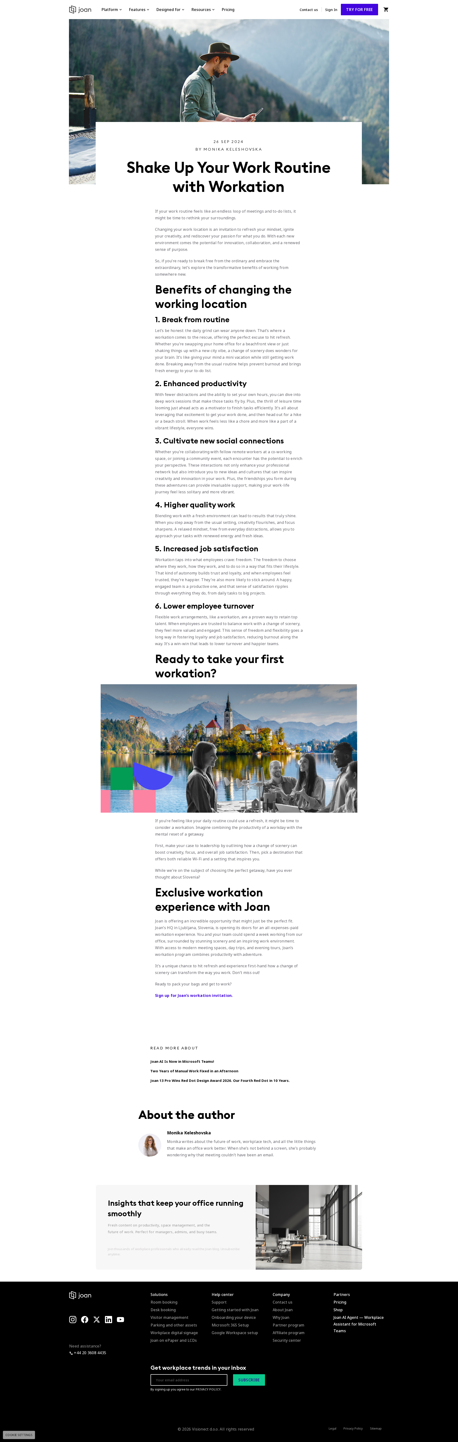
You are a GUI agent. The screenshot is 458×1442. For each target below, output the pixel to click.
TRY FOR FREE (359, 9)
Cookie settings (18, 1435)
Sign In (331, 9)
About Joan (283, 1309)
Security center (287, 1340)
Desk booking (163, 1309)
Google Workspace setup (235, 1332)
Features (137, 9)
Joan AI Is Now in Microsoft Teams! (182, 1061)
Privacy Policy (353, 1428)
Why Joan (281, 1317)
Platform (109, 9)
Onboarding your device (234, 1317)
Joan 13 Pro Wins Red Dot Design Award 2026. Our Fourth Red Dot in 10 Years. (220, 1080)
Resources (201, 9)
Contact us (309, 9)
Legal (332, 1428)
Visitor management (169, 1317)
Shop (338, 1309)
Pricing (228, 9)
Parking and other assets (174, 1325)
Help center (223, 1294)
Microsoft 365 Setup (230, 1325)
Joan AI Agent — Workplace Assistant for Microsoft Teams (358, 1324)
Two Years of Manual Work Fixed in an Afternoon (194, 1070)
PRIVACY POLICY (208, 1389)
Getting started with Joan (235, 1309)
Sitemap (376, 1428)
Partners (341, 1294)
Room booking (164, 1302)
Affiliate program (289, 1332)
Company (281, 1294)
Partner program (288, 1325)
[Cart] (386, 9)
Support (219, 1302)
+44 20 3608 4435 (89, 1352)
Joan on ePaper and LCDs (174, 1340)
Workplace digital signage (174, 1332)
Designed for (168, 9)
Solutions (159, 1294)
